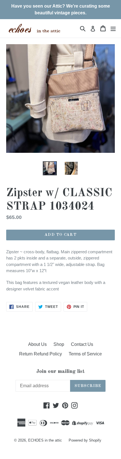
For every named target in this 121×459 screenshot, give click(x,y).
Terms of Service (85, 353)
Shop (58, 344)
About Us (37, 344)
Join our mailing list (60, 371)
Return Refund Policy (40, 353)
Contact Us (82, 344)
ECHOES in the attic (45, 440)
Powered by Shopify (85, 440)
